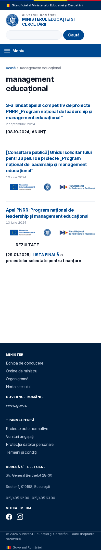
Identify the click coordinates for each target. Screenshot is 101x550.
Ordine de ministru (21, 370)
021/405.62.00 (17, 498)
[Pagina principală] (12, 20)
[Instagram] (20, 517)
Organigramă (17, 378)
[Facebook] (9, 517)
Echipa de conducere (24, 363)
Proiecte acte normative (27, 428)
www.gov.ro (16, 405)
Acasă (11, 68)
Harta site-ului (18, 386)
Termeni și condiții (21, 452)
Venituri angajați (20, 436)
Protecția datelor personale (30, 444)
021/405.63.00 (43, 498)
